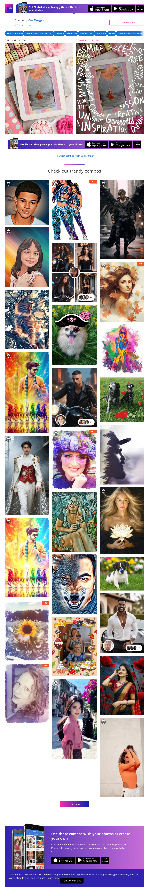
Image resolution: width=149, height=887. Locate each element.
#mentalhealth (14, 33)
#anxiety (59, 33)
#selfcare (71, 33)
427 (31, 25)
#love (111, 33)
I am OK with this (72, 880)
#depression (86, 33)
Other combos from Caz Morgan (76, 155)
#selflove (101, 33)
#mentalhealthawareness (39, 33)
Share (126, 22)
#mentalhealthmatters (130, 33)
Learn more (53, 878)
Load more (74, 804)
